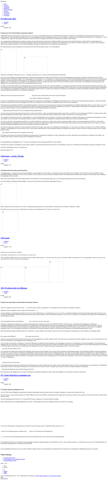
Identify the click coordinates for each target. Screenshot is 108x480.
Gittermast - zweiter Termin (12, 156)
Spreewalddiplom (8, 9)
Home (5, 4)
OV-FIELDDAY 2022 (9, 457)
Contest (6, 11)
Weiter (5, 471)
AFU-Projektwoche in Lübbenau (14, 288)
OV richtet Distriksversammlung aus (16, 375)
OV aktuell (6, 14)
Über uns (6, 5)
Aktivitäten (6, 12)
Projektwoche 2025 (8, 19)
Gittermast (5, 238)
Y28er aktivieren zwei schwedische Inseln (14, 459)
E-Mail (5, 23)
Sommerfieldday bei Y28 (10, 460)
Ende (5, 473)
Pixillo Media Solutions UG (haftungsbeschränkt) (48, 475)
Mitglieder (6, 8)
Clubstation (6, 7)
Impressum (6, 15)
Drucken (6, 22)
